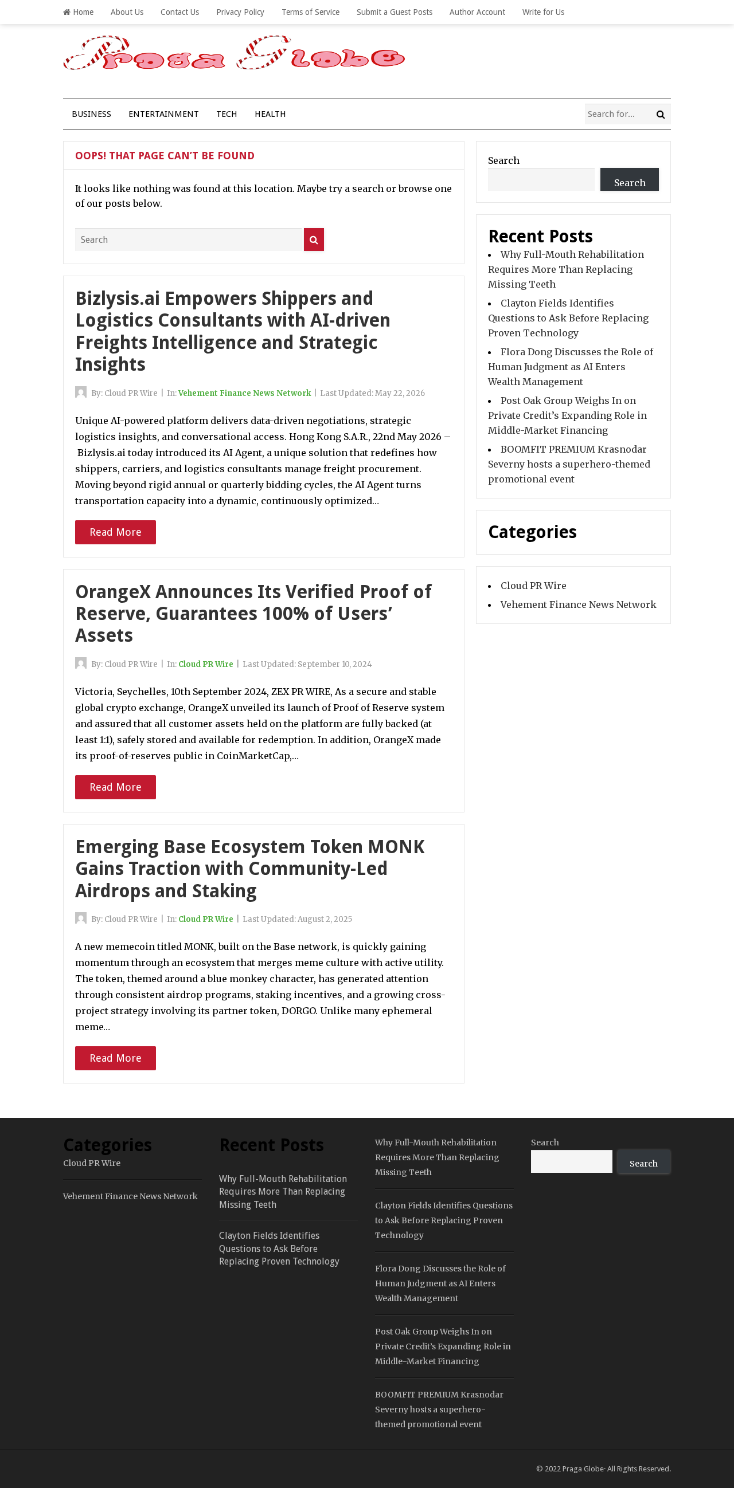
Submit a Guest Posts (394, 12)
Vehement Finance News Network (244, 393)
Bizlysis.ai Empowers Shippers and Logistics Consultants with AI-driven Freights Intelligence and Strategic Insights (233, 331)
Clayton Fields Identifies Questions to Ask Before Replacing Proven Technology (568, 318)
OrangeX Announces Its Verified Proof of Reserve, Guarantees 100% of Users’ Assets (253, 614)
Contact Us (180, 12)
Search (504, 160)
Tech (226, 114)
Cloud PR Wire (205, 664)
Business (91, 114)
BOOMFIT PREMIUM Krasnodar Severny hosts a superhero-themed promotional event (569, 464)
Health (270, 114)
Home (82, 12)
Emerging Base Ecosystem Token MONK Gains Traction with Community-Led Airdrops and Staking (249, 869)
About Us (127, 12)
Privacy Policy (240, 12)
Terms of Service (310, 12)
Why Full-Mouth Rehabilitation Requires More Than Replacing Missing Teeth (566, 269)
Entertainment (163, 114)
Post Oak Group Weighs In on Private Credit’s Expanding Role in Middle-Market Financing (567, 415)
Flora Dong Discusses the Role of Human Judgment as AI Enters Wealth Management (570, 366)
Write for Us (543, 12)
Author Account (477, 12)
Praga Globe (583, 1469)
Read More (115, 532)
